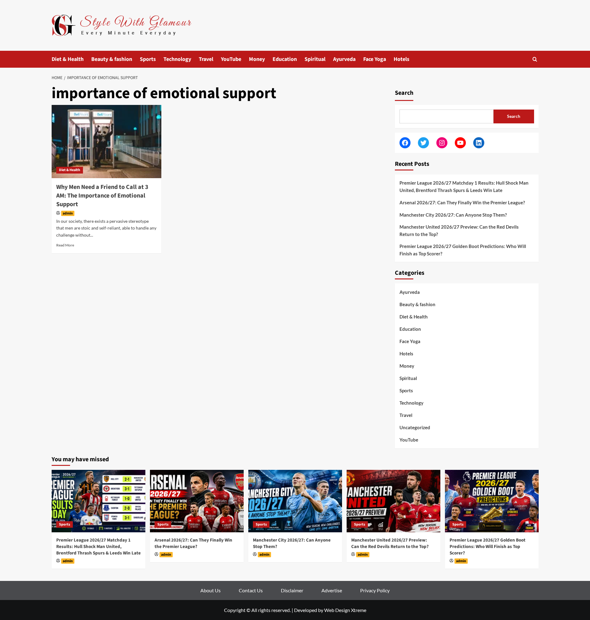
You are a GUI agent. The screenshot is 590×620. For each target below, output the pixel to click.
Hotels (401, 59)
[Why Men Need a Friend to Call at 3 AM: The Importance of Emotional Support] (106, 141)
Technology (177, 59)
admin (68, 213)
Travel (206, 59)
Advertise (331, 590)
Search (404, 93)
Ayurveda (344, 59)
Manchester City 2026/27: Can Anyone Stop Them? (453, 215)
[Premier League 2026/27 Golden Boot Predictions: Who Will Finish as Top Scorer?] (492, 501)
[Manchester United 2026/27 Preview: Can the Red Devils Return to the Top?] (393, 501)
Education (285, 59)
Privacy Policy (375, 590)
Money (257, 59)
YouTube (231, 59)
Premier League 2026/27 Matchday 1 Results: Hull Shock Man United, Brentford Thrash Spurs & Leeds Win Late (464, 186)
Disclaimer (292, 590)
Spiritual (315, 59)
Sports (148, 59)
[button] (535, 59)
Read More (65, 245)
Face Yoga (374, 59)
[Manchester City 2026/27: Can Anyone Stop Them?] (295, 501)
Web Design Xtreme (345, 610)
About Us (210, 590)
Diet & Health (68, 59)
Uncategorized (414, 427)
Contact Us (251, 590)
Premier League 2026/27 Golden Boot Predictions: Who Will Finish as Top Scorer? (462, 249)
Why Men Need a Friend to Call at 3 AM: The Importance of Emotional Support (102, 196)
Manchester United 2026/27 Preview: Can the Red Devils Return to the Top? (459, 230)
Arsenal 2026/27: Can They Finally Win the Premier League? (462, 202)
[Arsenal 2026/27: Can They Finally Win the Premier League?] (197, 501)
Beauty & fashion (111, 59)
